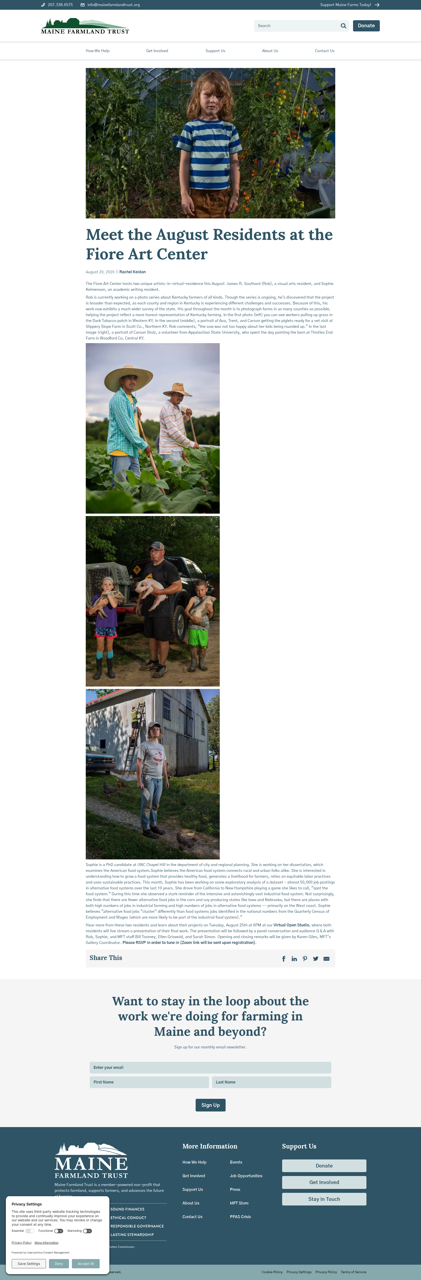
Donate (366, 25)
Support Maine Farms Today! (345, 5)
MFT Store (239, 1203)
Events (236, 1162)
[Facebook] (283, 958)
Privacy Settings (299, 1272)
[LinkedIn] (294, 958)
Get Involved (193, 1176)
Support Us (192, 1190)
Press (235, 1190)
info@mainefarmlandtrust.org (113, 5)
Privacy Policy (326, 1272)
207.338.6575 (60, 5)
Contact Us (325, 51)
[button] (98, 51)
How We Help (194, 1162)
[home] (85, 26)
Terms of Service (353, 1272)
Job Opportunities (246, 1176)
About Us (190, 1203)
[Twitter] (316, 958)
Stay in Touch (324, 1199)
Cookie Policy (272, 1272)
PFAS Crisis (240, 1217)
